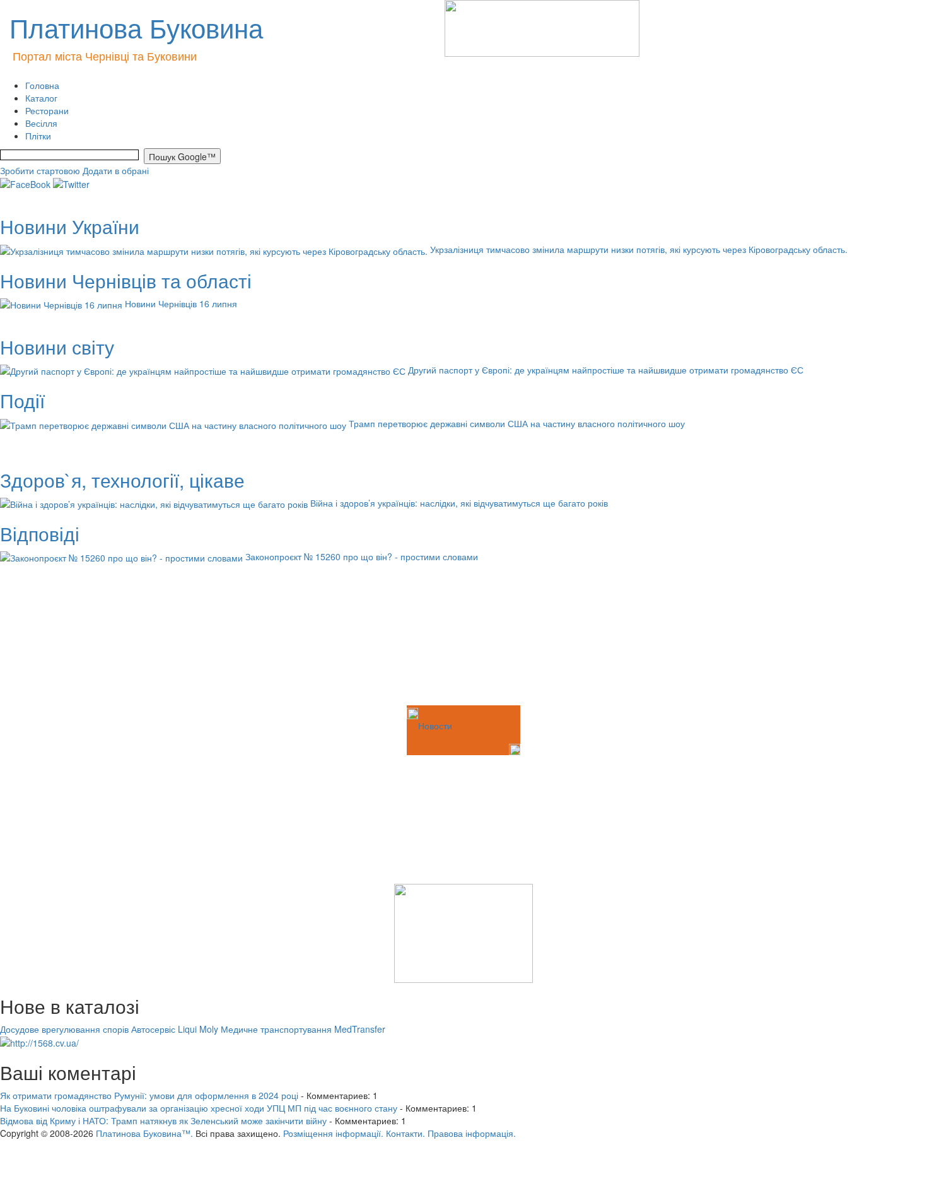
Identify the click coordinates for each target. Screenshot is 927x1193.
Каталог (41, 97)
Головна (42, 85)
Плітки (38, 135)
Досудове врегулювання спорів (64, 1029)
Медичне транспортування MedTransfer (303, 1029)
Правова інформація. (472, 1133)
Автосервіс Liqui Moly (174, 1029)
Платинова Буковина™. (144, 1133)
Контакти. (405, 1133)
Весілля (41, 123)
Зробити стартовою (40, 170)
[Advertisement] (63, 640)
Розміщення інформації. (333, 1133)
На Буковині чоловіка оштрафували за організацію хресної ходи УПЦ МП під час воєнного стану (198, 1108)
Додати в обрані (116, 170)
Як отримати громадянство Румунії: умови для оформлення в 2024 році (149, 1095)
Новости (435, 725)
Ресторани (47, 110)
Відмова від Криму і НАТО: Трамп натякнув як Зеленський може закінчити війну (163, 1120)
